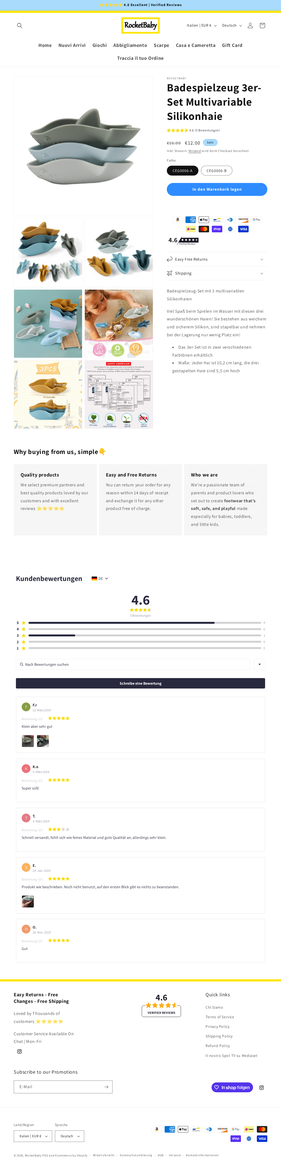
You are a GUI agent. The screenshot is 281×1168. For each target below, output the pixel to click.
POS (45, 1155)
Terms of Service (220, 1016)
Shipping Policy (219, 1036)
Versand (195, 151)
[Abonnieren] (106, 1086)
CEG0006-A (183, 170)
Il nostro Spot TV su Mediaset (231, 1055)
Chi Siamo (214, 1007)
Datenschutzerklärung (136, 1155)
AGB (161, 1155)
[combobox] (259, 664)
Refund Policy (218, 1045)
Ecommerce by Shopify (71, 1155)
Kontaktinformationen (202, 1155)
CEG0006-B (217, 170)
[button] (20, 25)
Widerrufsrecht (104, 1155)
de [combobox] (101, 578)
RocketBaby (33, 1155)
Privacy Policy (217, 1026)
